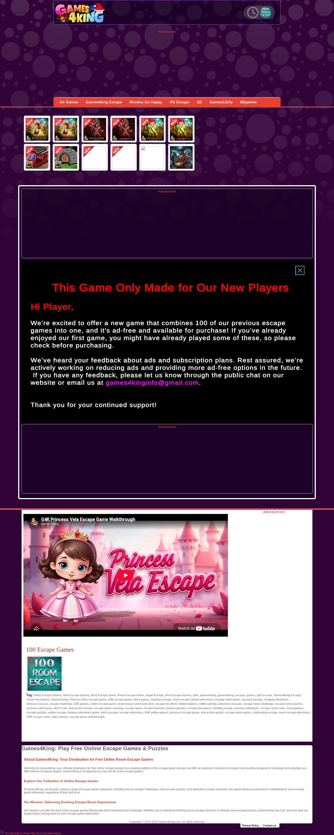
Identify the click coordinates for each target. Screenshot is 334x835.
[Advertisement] (167, 65)
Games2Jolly (221, 102)
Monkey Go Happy (146, 102)
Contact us (269, 825)
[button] (30, 833)
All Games (69, 102)
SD (199, 102)
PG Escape (179, 102)
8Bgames (248, 102)
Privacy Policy (250, 825)
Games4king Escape (104, 102)
